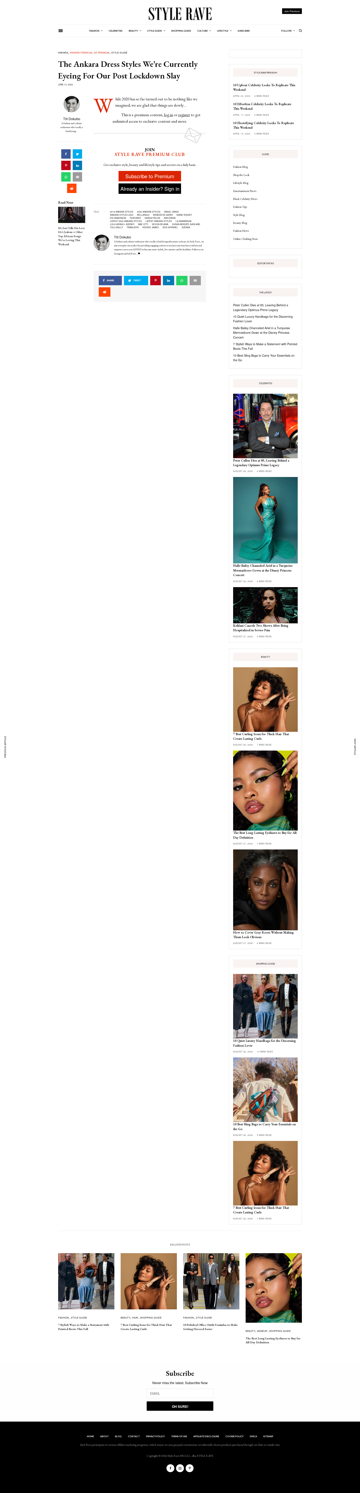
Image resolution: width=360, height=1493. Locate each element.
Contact (134, 1436)
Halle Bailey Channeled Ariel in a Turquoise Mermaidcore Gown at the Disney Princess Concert (261, 332)
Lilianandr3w (183, 221)
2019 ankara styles (121, 212)
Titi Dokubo (71, 118)
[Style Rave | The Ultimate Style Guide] (180, 13)
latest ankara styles (159, 221)
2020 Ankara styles (148, 212)
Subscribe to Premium (149, 176)
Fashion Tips (240, 207)
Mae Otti (143, 224)
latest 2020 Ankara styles (126, 221)
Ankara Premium (81, 52)
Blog (118, 1436)
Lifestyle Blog (240, 183)
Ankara (63, 52)
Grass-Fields (152, 218)
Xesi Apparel (170, 227)
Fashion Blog (240, 167)
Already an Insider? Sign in (149, 188)
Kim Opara (170, 218)
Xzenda (186, 227)
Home (90, 1436)
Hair (135, 1317)
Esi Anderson (118, 218)
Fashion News (241, 231)
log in (168, 114)
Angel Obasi (171, 212)
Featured (135, 218)
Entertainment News (244, 191)
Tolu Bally (116, 227)
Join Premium (292, 11)
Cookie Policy (234, 1436)
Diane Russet (184, 215)
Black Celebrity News (245, 199)
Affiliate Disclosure (206, 1436)
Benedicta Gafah (163, 215)
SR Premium (101, 52)
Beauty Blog (240, 223)
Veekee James (150, 227)
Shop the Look (241, 175)
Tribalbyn (133, 227)
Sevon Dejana (160, 224)
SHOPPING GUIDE (151, 1317)
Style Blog (239, 215)
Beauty (125, 1317)
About (104, 1436)
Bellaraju (143, 215)
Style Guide (119, 52)
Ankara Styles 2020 (121, 215)
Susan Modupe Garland (186, 224)
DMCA (253, 1436)
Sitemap (268, 1436)
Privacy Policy (155, 1436)
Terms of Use (179, 1436)
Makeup (262, 1330)
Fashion (63, 1317)
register (184, 114)
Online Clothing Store (245, 239)
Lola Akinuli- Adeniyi (122, 224)
